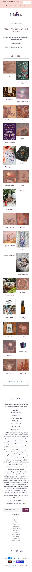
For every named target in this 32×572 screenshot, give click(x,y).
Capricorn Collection (9, 245)
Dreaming (9, 355)
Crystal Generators (9, 255)
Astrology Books (9, 167)
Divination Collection (22, 337)
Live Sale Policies (16, 528)
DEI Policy (16, 536)
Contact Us (16, 532)
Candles (22, 227)
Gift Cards (16, 530)
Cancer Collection (9, 227)
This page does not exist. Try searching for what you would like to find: (16, 38)
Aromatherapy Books (9, 142)
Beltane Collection (9, 185)
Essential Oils (22, 373)
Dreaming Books (22, 351)
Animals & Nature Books (22, 82)
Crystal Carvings (22, 250)
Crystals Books (10, 317)
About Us (16, 526)
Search (16, 520)
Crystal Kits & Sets (23, 274)
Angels (9, 76)
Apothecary (9, 99)
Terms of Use (16, 538)
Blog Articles (16, 524)
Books (22, 185)
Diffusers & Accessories (22, 318)
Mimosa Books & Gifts (21, 565)
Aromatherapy (22, 120)
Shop (16, 522)
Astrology (22, 138)
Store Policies (16, 534)
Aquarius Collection (22, 101)
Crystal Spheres (9, 295)
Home (11, 23)
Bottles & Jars (9, 209)
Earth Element (9, 373)
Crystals (22, 292)
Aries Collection (9, 120)
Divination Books (9, 337)
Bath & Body (22, 164)
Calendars (22, 191)
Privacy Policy (16, 540)
